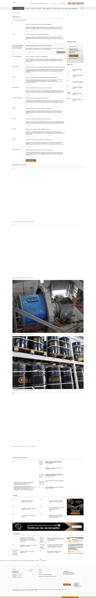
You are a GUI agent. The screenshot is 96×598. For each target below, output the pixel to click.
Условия (40, 572)
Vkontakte (31, 569)
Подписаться (67, 584)
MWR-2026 (39, 8)
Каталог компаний (56, 8)
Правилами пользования (76, 584)
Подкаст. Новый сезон (47, 8)
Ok (62, 597)
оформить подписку (73, 58)
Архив (39, 569)
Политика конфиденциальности (45, 574)
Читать (73, 55)
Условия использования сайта (71, 597)
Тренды (62, 8)
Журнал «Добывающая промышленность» (39, 3)
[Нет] (78, 597)
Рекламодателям (62, 3)
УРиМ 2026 (33, 8)
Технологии (16, 534)
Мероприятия (75, 8)
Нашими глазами (68, 8)
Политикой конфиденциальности (77, 586)
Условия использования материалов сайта (47, 576)
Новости (27, 8)
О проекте (54, 3)
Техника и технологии (19, 457)
